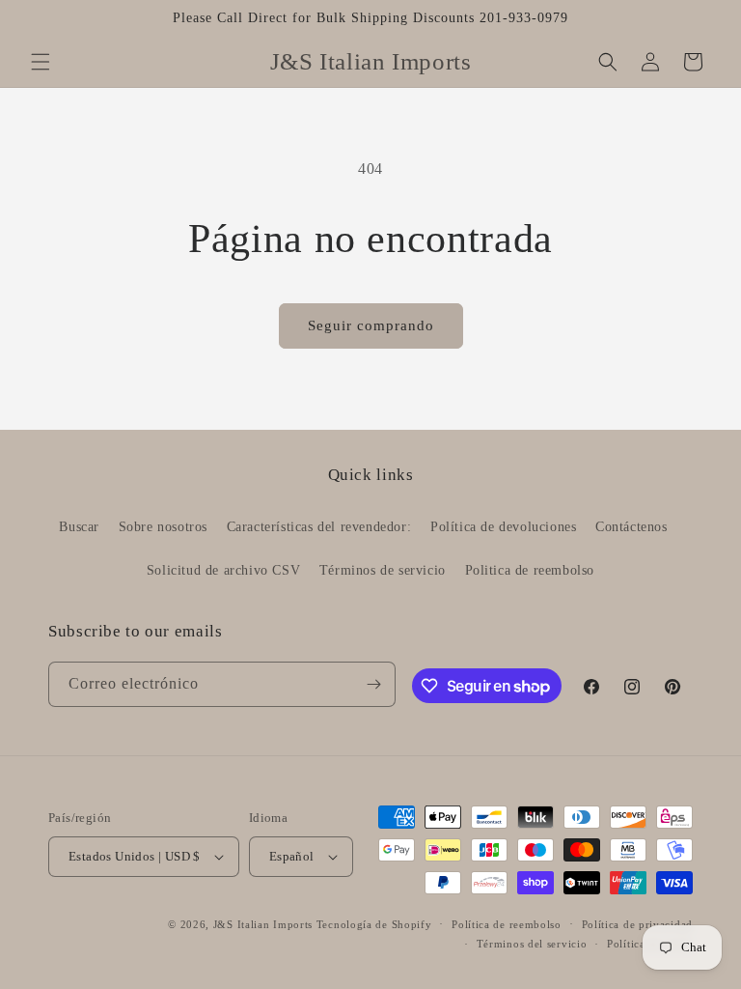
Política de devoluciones (503, 527)
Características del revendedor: (319, 527)
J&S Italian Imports (263, 924)
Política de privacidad (637, 924)
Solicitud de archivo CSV (223, 570)
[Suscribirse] (373, 684)
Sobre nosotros (163, 527)
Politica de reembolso (530, 570)
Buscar (79, 527)
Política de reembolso (507, 924)
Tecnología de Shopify (374, 924)
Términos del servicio (532, 943)
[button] (40, 62)
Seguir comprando (371, 325)
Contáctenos (631, 527)
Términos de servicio (382, 570)
